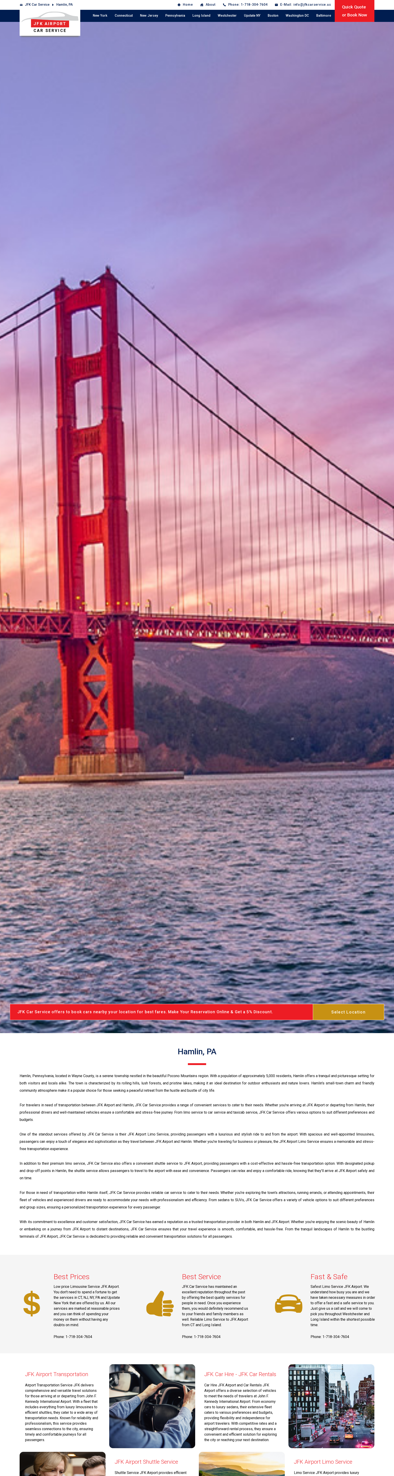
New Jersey (149, 16)
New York (100, 16)
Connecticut (124, 16)
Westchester (227, 16)
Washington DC (297, 16)
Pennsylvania (175, 16)
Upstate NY (252, 16)
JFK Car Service (37, 5)
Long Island (201, 16)
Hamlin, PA (64, 5)
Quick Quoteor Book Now (354, 11)
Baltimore (323, 16)
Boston (273, 16)
